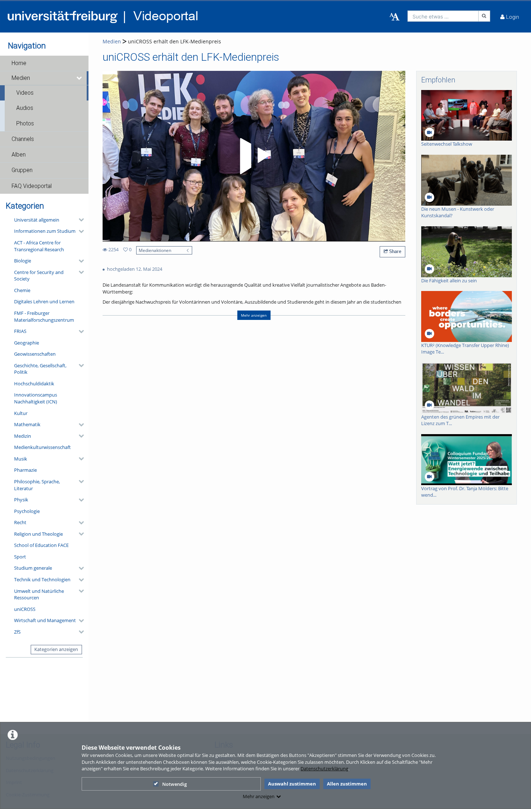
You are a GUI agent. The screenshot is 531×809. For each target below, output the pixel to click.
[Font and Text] (394, 17)
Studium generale (33, 568)
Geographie (26, 342)
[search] (443, 16)
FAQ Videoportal (32, 186)
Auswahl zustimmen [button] (292, 783)
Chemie (22, 290)
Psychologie (27, 511)
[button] (44, 63)
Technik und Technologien (42, 579)
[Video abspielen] (254, 156)
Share (394, 251)
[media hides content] (79, 78)
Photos (25, 123)
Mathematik (27, 424)
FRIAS (20, 331)
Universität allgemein (36, 220)
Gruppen (22, 170)
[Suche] (484, 16)
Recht (20, 522)
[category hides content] (79, 220)
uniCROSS (24, 609)
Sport (20, 556)
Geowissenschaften (35, 354)
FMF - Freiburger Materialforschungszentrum (44, 316)
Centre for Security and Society (39, 275)
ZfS (17, 632)
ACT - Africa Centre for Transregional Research (39, 246)
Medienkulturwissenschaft (42, 447)
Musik (20, 458)
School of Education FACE (41, 545)
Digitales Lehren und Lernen (44, 301)
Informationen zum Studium (44, 231)
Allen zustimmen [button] (347, 783)
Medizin (22, 436)
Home (19, 63)
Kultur (20, 413)
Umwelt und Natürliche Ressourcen (39, 594)
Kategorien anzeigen (56, 649)
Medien (21, 78)
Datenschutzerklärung (324, 768)
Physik (21, 499)
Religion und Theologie (38, 534)
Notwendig (174, 784)
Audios (24, 108)
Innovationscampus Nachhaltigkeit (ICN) (35, 398)
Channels (23, 139)
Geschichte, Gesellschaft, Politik (40, 369)
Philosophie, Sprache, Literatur (37, 485)
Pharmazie (25, 470)
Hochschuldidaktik (34, 383)
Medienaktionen (155, 250)
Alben (19, 154)
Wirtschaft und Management (45, 620)
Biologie (22, 260)
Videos (25, 93)
